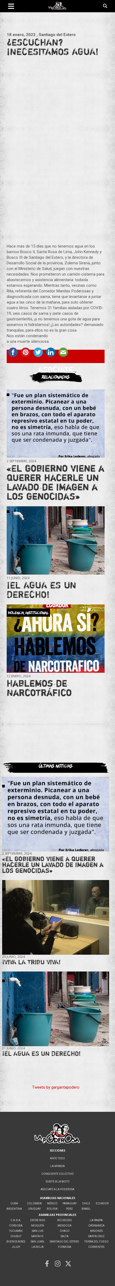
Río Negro (64, 1220)
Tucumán (15, 1230)
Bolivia (52, 1208)
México (52, 1203)
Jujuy (16, 1246)
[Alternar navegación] (11, 6)
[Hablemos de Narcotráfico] (55, 638)
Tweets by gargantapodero (55, 1087)
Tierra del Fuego (96, 1241)
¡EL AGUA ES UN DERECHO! (41, 589)
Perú (69, 1208)
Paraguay (69, 1203)
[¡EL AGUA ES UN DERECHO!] (55, 540)
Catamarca (96, 1225)
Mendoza (64, 1225)
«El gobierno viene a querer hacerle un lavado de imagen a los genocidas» (55, 482)
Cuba (14, 1203)
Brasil (86, 1208)
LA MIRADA (57, 1166)
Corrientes (96, 1246)
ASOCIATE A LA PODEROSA (57, 1189)
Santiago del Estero (64, 1241)
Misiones (96, 1230)
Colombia (34, 1203)
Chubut (15, 1236)
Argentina (14, 1208)
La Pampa (96, 1220)
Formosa (64, 1246)
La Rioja (38, 1246)
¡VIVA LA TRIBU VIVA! (31, 962)
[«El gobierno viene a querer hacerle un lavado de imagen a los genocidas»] (55, 423)
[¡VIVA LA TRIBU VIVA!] (55, 917)
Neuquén (37, 1225)
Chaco (65, 1230)
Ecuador (102, 1203)
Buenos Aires (15, 1241)
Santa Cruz (96, 1236)
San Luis (37, 1230)
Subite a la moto (58, 1181)
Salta (64, 1236)
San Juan (37, 1241)
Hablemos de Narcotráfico (39, 688)
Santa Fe (37, 1236)
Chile (86, 1203)
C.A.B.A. (15, 1220)
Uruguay (34, 1208)
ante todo (57, 1158)
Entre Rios (37, 1220)
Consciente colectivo (57, 1173)
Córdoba (15, 1225)
